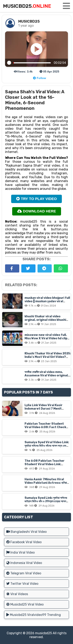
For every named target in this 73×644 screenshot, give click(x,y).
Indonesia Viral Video (26, 563)
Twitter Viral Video (24, 584)
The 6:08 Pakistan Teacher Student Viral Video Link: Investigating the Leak (44, 464)
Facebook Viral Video (26, 542)
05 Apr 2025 (50, 71)
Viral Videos (19, 594)
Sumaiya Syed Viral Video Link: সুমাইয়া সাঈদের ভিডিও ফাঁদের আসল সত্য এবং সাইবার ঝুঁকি (47, 446)
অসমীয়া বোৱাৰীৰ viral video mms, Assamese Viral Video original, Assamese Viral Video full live (47, 375)
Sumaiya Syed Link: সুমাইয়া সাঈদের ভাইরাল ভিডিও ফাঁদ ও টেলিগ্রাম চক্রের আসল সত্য (46, 501)
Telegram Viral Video (25, 573)
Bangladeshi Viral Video (28, 532)
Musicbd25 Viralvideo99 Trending (35, 615)
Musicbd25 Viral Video (27, 604)
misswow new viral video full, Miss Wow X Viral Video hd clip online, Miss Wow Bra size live (46, 338)
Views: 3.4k (25, 71)
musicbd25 (43, 633)
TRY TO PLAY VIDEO (38, 199)
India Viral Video (22, 552)
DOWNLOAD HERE (39, 211)
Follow (41, 78)
